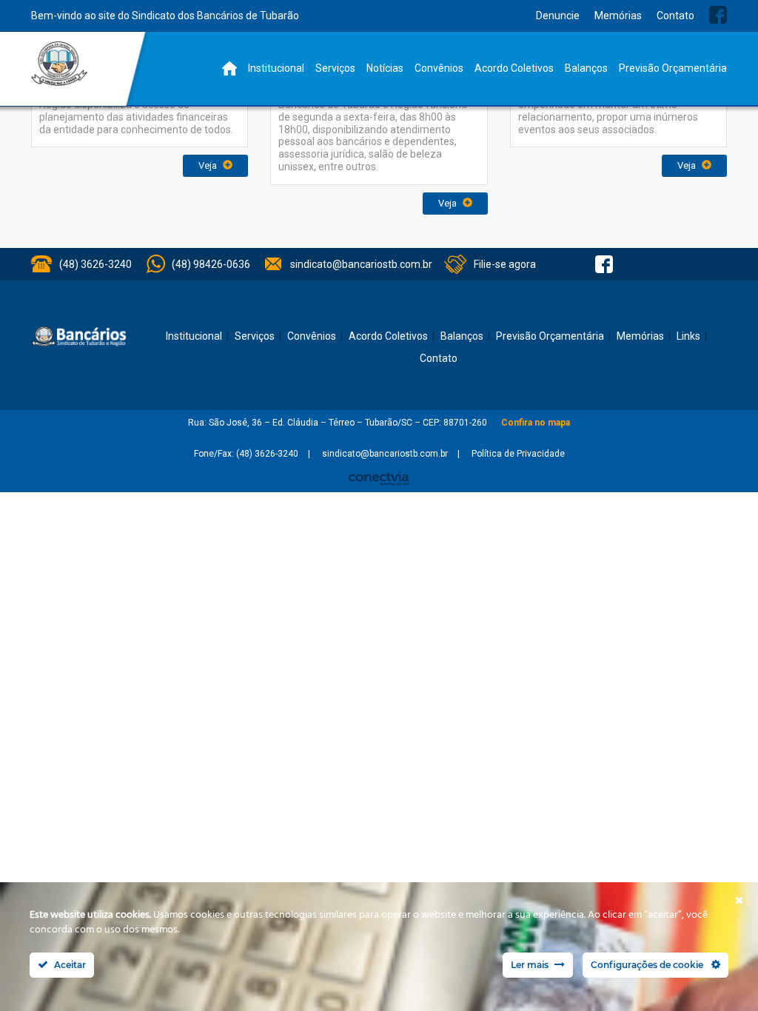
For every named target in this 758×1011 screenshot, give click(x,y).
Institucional (276, 68)
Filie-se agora (505, 264)
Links (688, 336)
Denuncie (558, 15)
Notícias (384, 68)
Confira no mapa (535, 422)
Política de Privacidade (518, 454)
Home (229, 68)
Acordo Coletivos (514, 68)
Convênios (439, 68)
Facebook (718, 15)
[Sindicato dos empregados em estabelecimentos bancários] (59, 63)
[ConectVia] (379, 478)
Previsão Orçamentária (673, 68)
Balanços (586, 68)
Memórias (618, 15)
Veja (208, 165)
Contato (675, 15)
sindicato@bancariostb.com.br (361, 264)
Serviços (335, 68)
